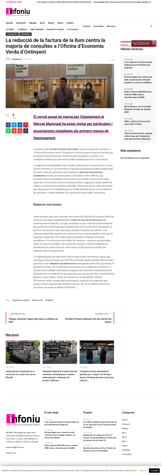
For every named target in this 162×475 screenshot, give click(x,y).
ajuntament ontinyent (21, 300)
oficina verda (38, 300)
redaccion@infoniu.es (15, 447)
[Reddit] (14, 130)
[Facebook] (8, 124)
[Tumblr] (25, 130)
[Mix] (19, 130)
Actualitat (12, 34)
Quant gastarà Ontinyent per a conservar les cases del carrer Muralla (21, 374)
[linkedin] (19, 124)
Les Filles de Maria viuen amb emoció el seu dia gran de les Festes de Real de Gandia (100, 424)
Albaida (125, 428)
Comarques (127, 454)
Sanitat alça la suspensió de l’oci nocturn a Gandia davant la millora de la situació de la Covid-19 (99, 437)
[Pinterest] (25, 124)
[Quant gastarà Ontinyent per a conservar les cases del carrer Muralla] (23, 352)
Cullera (125, 446)
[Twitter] (14, 124)
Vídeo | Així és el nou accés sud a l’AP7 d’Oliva (137, 122)
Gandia (125, 420)
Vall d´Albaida (15, 348)
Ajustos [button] (142, 470)
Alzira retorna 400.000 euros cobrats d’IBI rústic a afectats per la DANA (138, 95)
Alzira (124, 441)
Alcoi (124, 433)
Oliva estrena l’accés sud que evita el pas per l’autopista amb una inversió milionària (138, 136)
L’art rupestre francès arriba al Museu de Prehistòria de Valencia (53, 2)
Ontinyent (25, 34)
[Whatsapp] (8, 130)
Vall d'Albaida (52, 352)
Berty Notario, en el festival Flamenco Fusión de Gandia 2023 (137, 109)
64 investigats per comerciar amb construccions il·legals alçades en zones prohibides (119, 2)
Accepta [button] (154, 471)
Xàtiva (124, 437)
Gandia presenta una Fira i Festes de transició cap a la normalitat (99, 449)
